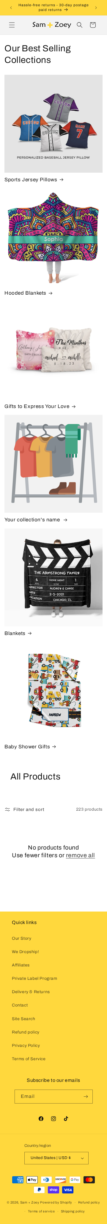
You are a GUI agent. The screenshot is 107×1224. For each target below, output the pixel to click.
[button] (11, 24)
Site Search (23, 1019)
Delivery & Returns (31, 992)
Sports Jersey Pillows (30, 179)
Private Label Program (34, 978)
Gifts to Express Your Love (37, 406)
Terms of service (41, 1211)
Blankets (15, 633)
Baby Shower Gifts (27, 747)
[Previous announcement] (11, 7)
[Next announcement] (96, 7)
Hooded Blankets (25, 293)
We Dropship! (25, 952)
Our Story (21, 938)
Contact (20, 1005)
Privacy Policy (26, 1045)
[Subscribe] (85, 1097)
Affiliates (21, 965)
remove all (80, 855)
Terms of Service (29, 1059)
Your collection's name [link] (32, 520)
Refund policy (26, 1032)
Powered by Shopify (56, 1202)
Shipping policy (73, 1211)
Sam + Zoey (30, 1202)
